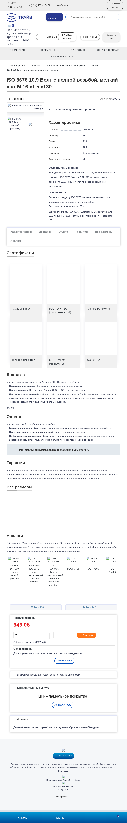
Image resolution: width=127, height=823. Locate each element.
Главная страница (17, 65)
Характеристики (21, 231)
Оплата (63, 231)
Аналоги (16, 240)
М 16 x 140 (90, 607)
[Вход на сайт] (100, 8)
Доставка (45, 231)
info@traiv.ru (63, 789)
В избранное (16, 98)
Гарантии (81, 231)
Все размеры (104, 231)
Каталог (36, 65)
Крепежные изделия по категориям (66, 65)
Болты (94, 65)
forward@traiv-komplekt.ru (97, 428)
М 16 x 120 (37, 607)
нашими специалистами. (67, 551)
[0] (9, 25)
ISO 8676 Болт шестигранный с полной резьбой (33, 70)
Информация (62, 797)
